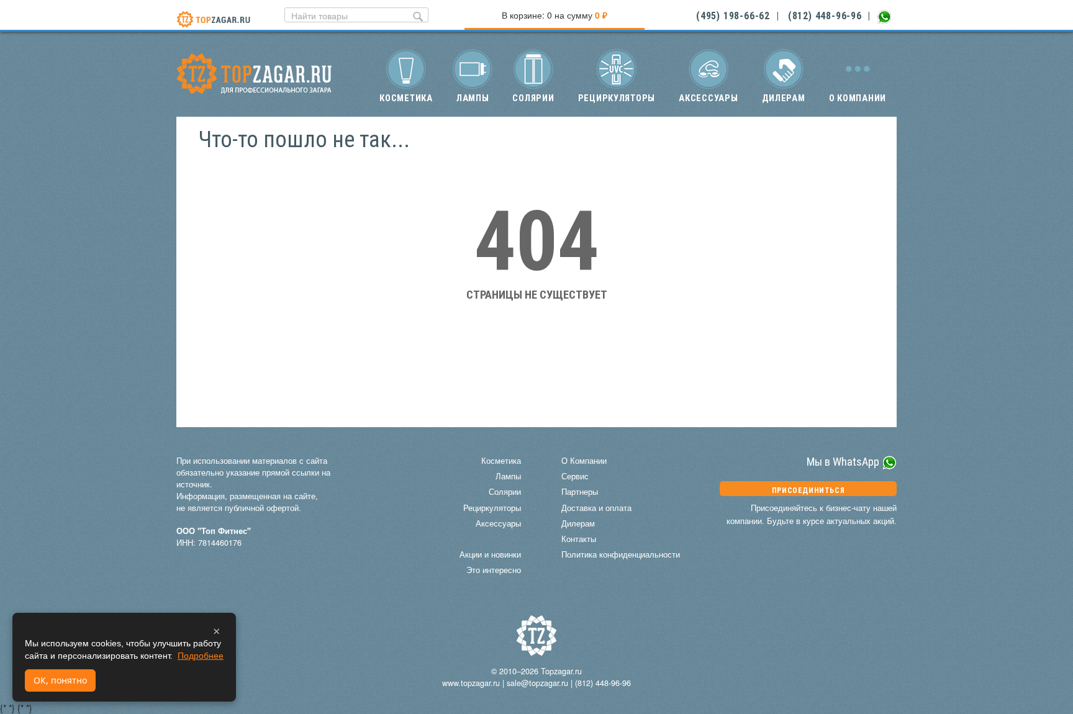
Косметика (406, 98)
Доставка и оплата (596, 507)
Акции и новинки (490, 554)
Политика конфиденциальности (620, 554)
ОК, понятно (60, 680)
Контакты (578, 539)
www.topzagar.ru (471, 683)
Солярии (533, 98)
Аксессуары (708, 98)
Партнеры (579, 491)
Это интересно (493, 570)
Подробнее (201, 656)
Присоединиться (808, 490)
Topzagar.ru (561, 671)
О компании (857, 98)
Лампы (472, 98)
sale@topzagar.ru (537, 683)
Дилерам (783, 98)
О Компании (584, 460)
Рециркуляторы (617, 98)
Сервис (575, 476)
